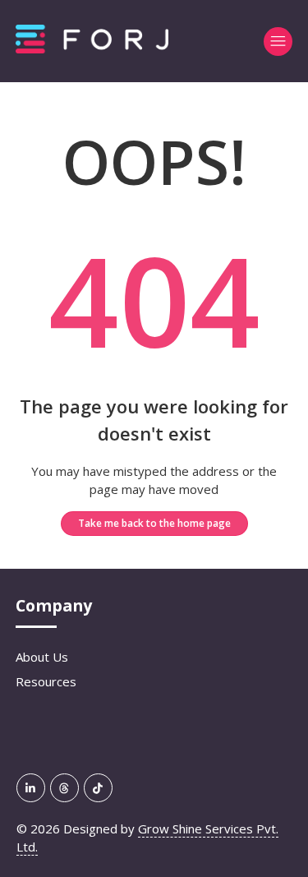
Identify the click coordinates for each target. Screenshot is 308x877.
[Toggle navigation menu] (278, 41)
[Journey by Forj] (92, 48)
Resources (46, 681)
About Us (42, 657)
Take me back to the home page (154, 523)
